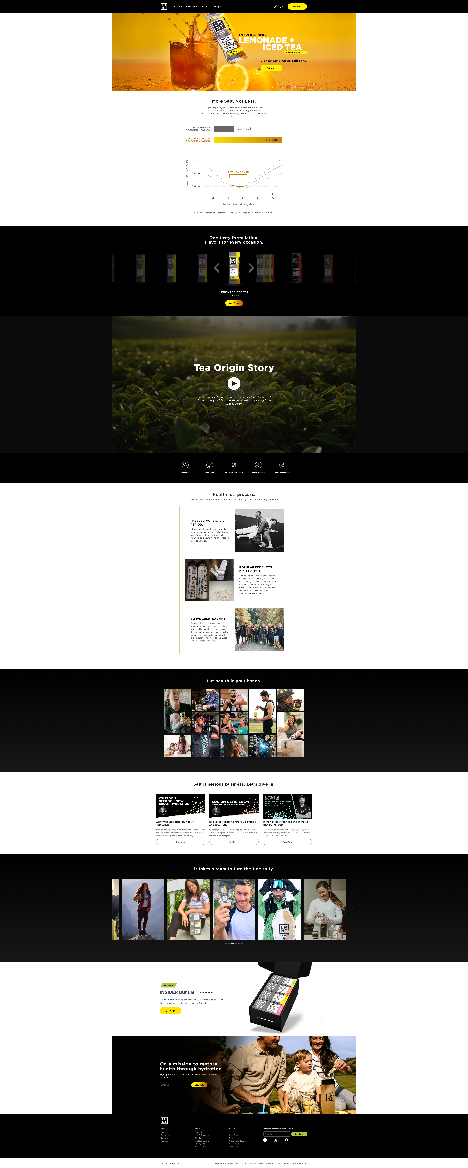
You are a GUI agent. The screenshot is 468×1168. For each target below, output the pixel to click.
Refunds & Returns (234, 1163)
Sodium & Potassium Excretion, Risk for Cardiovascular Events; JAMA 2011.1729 (234, 212)
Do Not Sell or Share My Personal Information (290, 1163)
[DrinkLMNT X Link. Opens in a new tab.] (275, 1140)
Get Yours (297, 6)
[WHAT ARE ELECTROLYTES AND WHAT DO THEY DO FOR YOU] (287, 806)
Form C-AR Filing (220, 1163)
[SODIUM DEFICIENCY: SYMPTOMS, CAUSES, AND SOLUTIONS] (234, 806)
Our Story (177, 6)
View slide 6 (242, 943)
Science (206, 6)
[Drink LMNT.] (164, 6)
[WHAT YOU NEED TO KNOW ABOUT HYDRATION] (180, 806)
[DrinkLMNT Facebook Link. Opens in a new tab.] (286, 1140)
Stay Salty (199, 1085)
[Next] (250, 269)
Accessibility (269, 1163)
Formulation (192, 6)
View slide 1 (226, 943)
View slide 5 (239, 943)
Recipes (218, 6)
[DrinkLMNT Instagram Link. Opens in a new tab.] (265, 1140)
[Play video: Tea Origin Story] (234, 383)
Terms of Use (258, 1163)
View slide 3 (232, 943)
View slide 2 (229, 943)
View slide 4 (236, 943)
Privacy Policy (247, 1163)
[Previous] (218, 269)
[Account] (275, 6)
